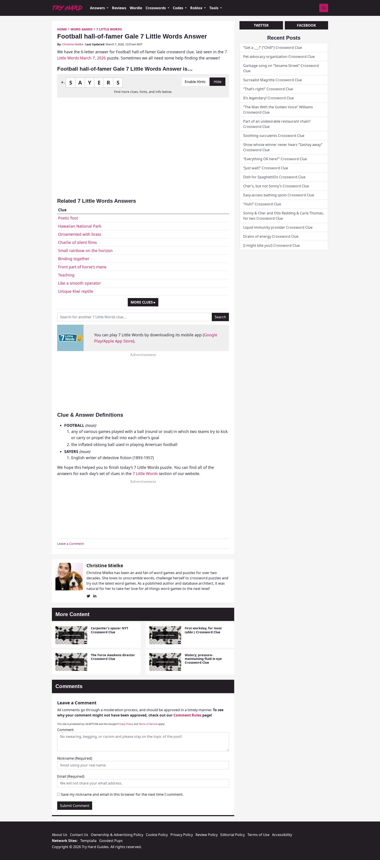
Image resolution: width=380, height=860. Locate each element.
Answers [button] (98, 8)
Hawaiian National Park (79, 226)
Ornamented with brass (79, 234)
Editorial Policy (232, 834)
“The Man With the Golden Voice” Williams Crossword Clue (278, 110)
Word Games (82, 29)
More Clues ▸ (143, 302)
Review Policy (206, 834)
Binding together (73, 258)
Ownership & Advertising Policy (117, 834)
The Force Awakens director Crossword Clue (113, 657)
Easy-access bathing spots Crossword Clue (278, 195)
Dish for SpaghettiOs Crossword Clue (274, 177)
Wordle (136, 8)
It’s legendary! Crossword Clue (268, 98)
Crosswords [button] (156, 8)
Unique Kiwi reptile (75, 291)
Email (70, 776)
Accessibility (282, 834)
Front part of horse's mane (82, 266)
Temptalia (88, 840)
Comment (65, 729)
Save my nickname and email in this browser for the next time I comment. (122, 794)
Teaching (66, 275)
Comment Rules (187, 715)
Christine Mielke (72, 44)
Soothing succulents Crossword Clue (273, 135)
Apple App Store (118, 341)
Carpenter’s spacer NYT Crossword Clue (109, 630)
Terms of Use (258, 834)
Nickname (74, 758)
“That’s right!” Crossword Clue (268, 89)
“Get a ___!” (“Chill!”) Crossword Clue (272, 47)
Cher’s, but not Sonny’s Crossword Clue (276, 186)
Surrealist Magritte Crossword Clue (272, 79)
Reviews (119, 8)
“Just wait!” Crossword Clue (265, 168)
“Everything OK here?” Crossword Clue (275, 159)
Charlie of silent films (77, 242)
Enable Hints (195, 81)
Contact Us (79, 834)
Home (62, 29)
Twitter (261, 25)
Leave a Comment (70, 543)
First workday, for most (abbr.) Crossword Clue (203, 630)
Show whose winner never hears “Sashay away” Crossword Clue (282, 147)
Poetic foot (68, 218)
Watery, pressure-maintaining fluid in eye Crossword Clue (203, 659)
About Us (59, 834)
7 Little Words (109, 29)
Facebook (306, 25)
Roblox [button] (196, 8)
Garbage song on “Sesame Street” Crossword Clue (281, 68)
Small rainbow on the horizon (85, 250)
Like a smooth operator (79, 283)
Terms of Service (148, 724)
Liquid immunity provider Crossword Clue (277, 227)
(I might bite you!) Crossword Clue (271, 245)
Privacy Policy (125, 724)
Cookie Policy (157, 834)
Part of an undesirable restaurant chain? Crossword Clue (277, 124)
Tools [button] (214, 8)
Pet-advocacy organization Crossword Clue (279, 56)
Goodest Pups (111, 840)
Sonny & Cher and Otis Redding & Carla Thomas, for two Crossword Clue (283, 216)
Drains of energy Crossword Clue (270, 236)
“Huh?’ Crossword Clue (262, 204)
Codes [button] (178, 8)
